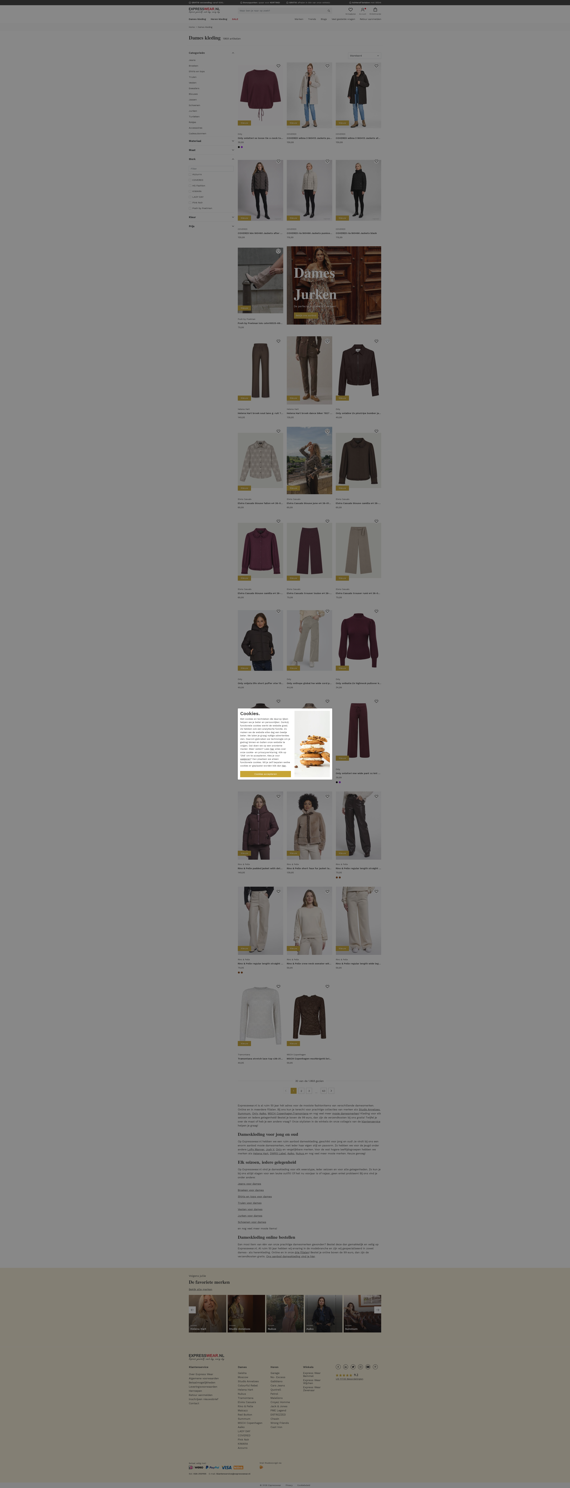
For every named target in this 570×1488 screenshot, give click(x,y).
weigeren (245, 759)
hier (272, 749)
